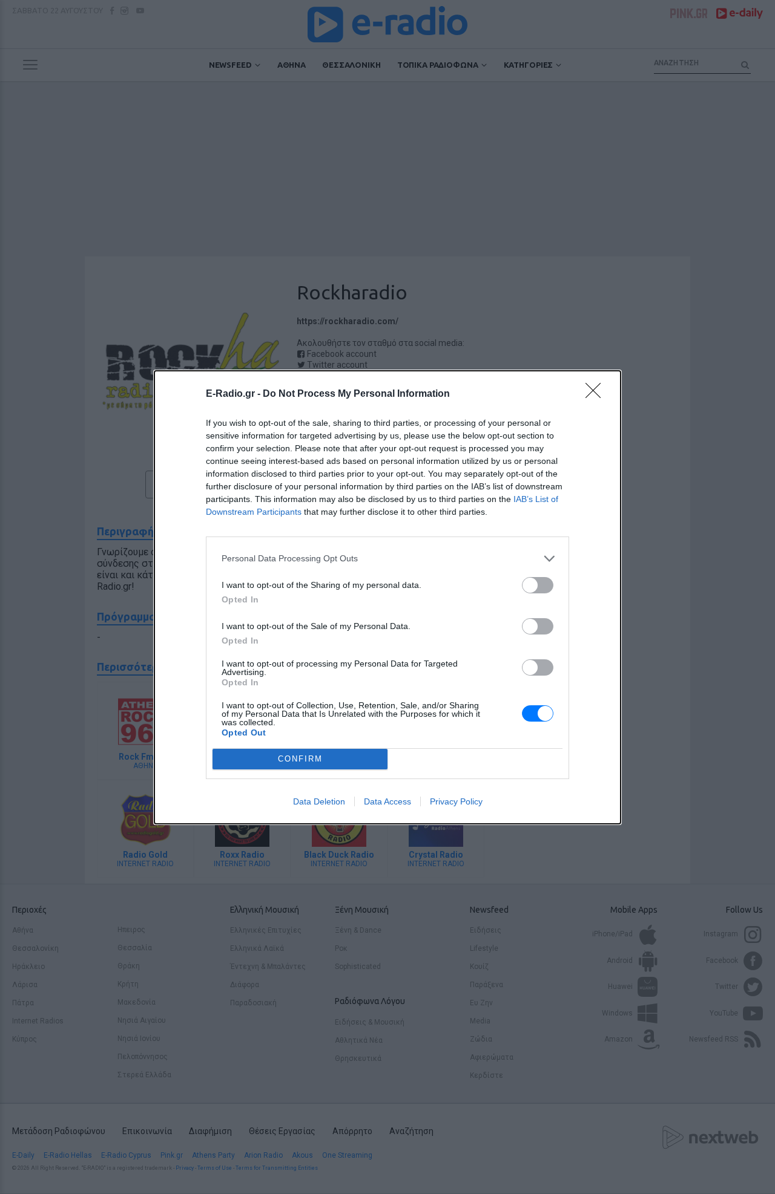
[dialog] (387, 597)
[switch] (537, 585)
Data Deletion (319, 801)
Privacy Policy (456, 801)
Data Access (387, 801)
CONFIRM (300, 758)
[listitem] (387, 558)
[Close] (596, 394)
